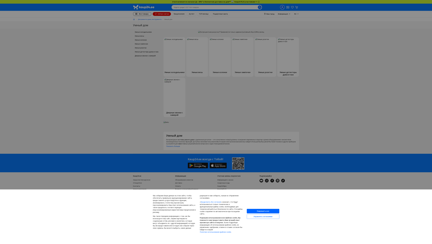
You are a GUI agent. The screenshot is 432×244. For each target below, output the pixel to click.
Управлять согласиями (263, 216)
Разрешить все (263, 211)
